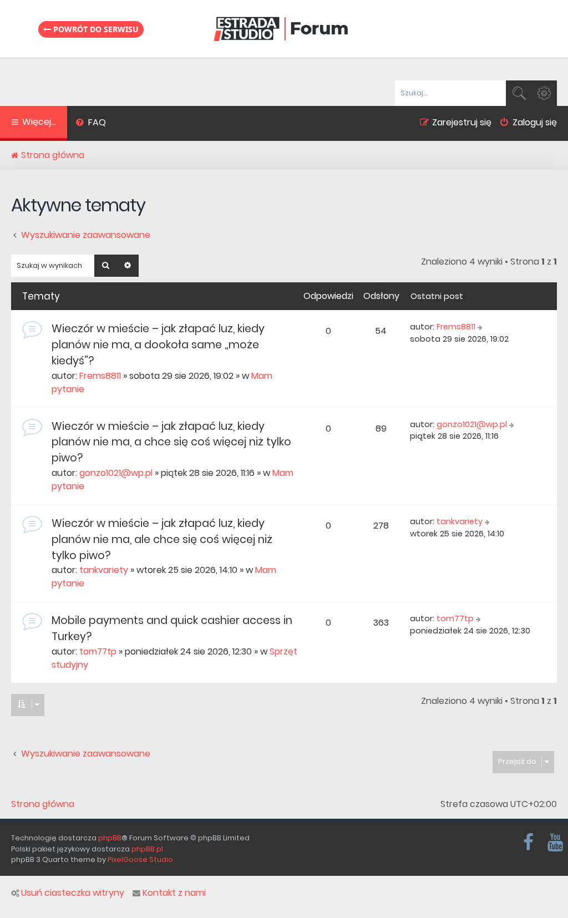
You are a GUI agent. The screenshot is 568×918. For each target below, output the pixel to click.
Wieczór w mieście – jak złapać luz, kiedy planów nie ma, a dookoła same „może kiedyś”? (158, 344)
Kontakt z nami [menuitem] (174, 893)
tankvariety (103, 570)
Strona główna (42, 804)
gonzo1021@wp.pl (116, 472)
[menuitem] (90, 123)
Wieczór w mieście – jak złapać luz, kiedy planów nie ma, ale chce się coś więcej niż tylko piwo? (162, 539)
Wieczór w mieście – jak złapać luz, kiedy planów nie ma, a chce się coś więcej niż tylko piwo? (171, 442)
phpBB (109, 838)
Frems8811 (100, 375)
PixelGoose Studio (140, 859)
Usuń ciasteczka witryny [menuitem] (72, 893)
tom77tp (97, 651)
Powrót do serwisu (95, 29)
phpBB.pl (147, 849)
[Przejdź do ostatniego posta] (481, 327)
